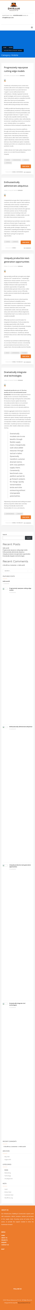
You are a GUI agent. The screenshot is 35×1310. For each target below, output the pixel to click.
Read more (25, 166)
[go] (30, 571)
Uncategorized (8, 1178)
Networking (20, 172)
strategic (8, 162)
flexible (24, 352)
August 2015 (7, 1159)
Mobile (14, 172)
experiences (15, 352)
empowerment (10, 513)
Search (5, 534)
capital (8, 160)
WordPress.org (8, 1198)
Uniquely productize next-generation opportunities (16, 554)
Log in (6, 1189)
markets (26, 160)
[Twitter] (32, 22)
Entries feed (7, 1192)
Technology (20, 361)
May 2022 (7, 1156)
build (7, 352)
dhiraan (22, 75)
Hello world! (6, 548)
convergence (17, 160)
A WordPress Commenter (9, 565)
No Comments (27, 172)
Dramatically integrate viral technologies (13, 556)
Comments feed (8, 1195)
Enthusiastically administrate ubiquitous (13, 552)
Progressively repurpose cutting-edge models (15, 550)
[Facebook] (29, 22)
